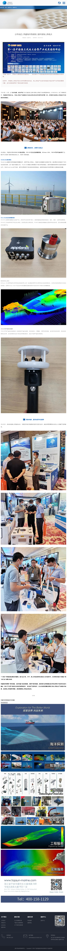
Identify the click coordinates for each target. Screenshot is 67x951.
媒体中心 (29, 37)
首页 (6, 7)
